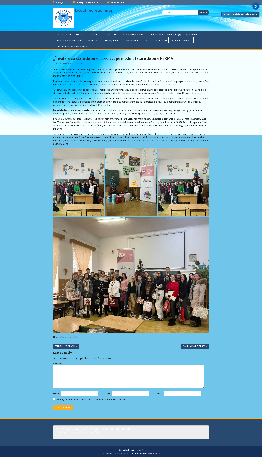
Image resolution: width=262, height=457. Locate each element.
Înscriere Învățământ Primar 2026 (240, 14)
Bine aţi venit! (117, 2)
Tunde (79, 63)
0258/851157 (62, 2)
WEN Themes (154, 453)
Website (160, 393)
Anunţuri (95, 34)
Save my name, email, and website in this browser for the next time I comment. (92, 399)
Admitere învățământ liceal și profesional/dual (174, 34)
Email (108, 393)
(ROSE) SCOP (111, 40)
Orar (147, 40)
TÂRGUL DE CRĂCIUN (66, 346)
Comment (58, 363)
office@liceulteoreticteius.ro (89, 2)
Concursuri (92, 40)
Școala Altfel (131, 40)
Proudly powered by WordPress (116, 453)
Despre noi (62, 34)
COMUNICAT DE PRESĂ (195, 346)
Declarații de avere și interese (72, 46)
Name (56, 393)
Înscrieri (111, 34)
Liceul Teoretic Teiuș (94, 10)
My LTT (80, 34)
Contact (160, 40)
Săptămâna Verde (181, 40)
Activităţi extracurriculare (67, 337)
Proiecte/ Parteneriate (68, 40)
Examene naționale (133, 34)
